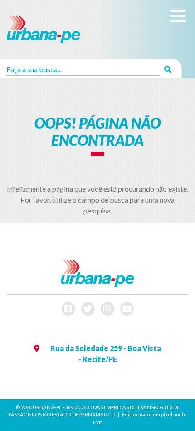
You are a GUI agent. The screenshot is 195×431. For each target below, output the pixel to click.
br (184, 414)
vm (99, 422)
